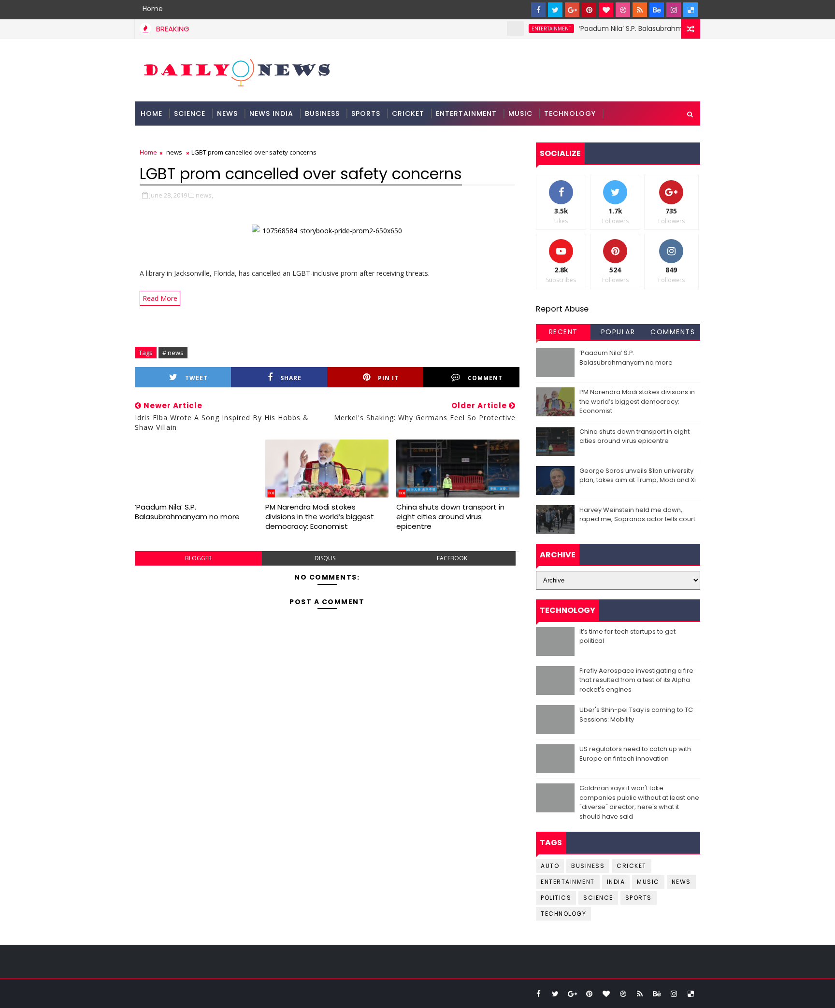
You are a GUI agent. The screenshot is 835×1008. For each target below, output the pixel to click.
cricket (632, 866)
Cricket (408, 113)
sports (638, 898)
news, (204, 195)
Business (322, 113)
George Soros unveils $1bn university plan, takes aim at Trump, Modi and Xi (637, 475)
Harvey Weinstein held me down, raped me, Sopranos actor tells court (637, 514)
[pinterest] (589, 9)
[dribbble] (623, 9)
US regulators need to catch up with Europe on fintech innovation (635, 753)
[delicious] (690, 9)
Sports (365, 113)
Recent (563, 332)
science (189, 113)
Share (291, 378)
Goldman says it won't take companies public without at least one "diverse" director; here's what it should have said (639, 802)
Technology (570, 113)
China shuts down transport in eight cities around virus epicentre (450, 517)
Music (520, 113)
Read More (160, 298)
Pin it (388, 378)
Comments (672, 332)
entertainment (536, 28)
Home (153, 9)
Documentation (174, 137)
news (174, 152)
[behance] (656, 9)
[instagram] (673, 9)
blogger (198, 558)
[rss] (640, 9)
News (227, 113)
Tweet (196, 378)
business (588, 866)
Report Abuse (562, 308)
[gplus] (572, 9)
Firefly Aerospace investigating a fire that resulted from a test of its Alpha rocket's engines (636, 680)
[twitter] (555, 9)
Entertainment (466, 113)
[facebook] (538, 9)
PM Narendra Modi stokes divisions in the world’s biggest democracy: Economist (319, 517)
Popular (618, 332)
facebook (452, 558)
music (648, 882)
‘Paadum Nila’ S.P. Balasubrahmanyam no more (642, 28)
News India (271, 113)
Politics (556, 898)
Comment (485, 378)
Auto (550, 866)
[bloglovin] (606, 9)
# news (173, 352)
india (616, 882)
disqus (325, 558)
